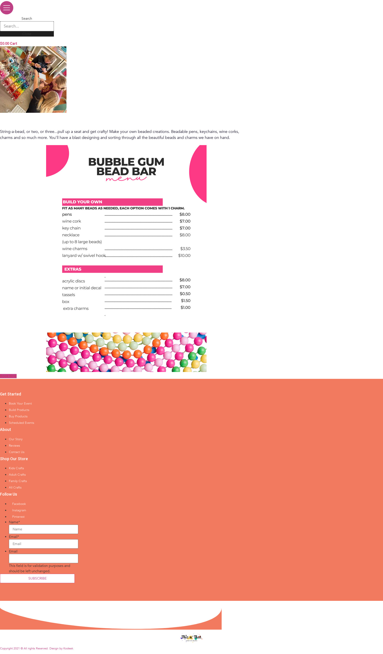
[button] (8, 376)
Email (14, 537)
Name (14, 522)
